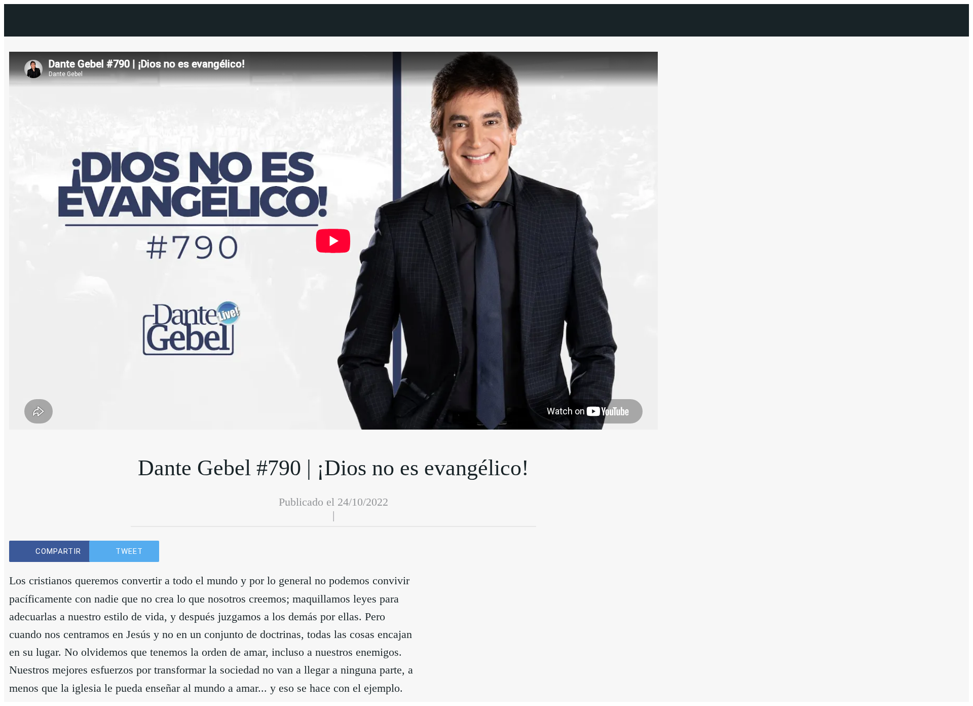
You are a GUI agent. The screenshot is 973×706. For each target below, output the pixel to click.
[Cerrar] (24, 20)
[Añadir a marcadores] (402, 551)
